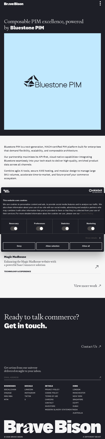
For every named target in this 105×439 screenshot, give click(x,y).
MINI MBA (8, 396)
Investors (50, 406)
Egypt (76, 403)
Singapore (78, 399)
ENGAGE (8, 393)
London (76, 389)
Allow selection (52, 246)
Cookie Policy (86, 213)
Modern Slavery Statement (59, 410)
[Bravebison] (13, 4)
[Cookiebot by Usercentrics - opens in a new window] (91, 191)
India (75, 410)
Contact (49, 403)
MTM (6, 399)
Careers (49, 399)
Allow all (86, 246)
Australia (78, 413)
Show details (91, 238)
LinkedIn (29, 389)
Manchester (79, 393)
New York (77, 396)
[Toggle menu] (99, 3)
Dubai (75, 406)
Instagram (30, 393)
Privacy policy (52, 389)
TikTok (28, 396)
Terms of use (51, 396)
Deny (19, 246)
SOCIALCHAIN (10, 389)
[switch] (39, 228)
